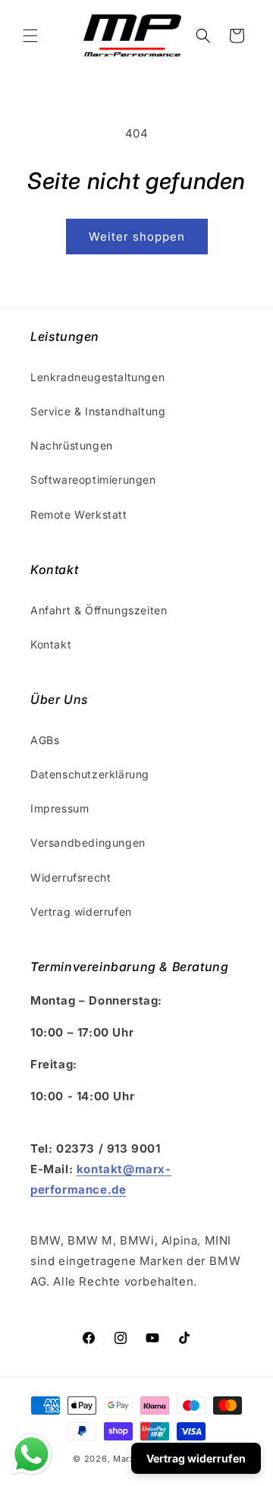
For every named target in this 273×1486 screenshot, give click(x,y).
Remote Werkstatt (78, 514)
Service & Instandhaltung (97, 411)
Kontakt (50, 644)
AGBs (44, 740)
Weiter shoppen (137, 236)
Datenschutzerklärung (89, 774)
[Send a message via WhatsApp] (31, 1454)
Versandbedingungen (88, 842)
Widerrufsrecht (70, 877)
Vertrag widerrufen (81, 911)
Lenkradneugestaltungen (97, 377)
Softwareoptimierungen (93, 479)
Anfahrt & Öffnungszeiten (98, 610)
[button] (30, 35)
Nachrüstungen (71, 445)
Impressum (59, 808)
